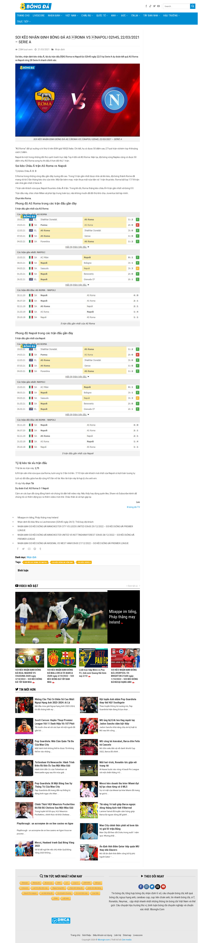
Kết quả (97, 883)
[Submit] (192, 6)
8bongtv (25, 883)
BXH (59, 883)
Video (56, 898)
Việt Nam (70, 15)
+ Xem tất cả (132, 586)
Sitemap (127, 935)
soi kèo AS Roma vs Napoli (35, 562)
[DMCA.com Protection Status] (61, 921)
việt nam (66, 898)
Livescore (138, 935)
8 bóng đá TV (133, 507)
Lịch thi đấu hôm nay (40, 888)
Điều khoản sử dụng (102, 935)
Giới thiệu (86, 935)
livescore (39, 15)
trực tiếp (95, 893)
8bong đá (36, 883)
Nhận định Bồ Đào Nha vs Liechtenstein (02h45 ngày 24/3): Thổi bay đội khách (56, 522)
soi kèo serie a (84, 562)
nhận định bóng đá (76, 888)
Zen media (126, 939)
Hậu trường (170, 15)
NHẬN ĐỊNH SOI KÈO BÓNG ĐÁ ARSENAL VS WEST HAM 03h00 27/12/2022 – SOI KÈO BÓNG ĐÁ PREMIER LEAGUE (73, 543)
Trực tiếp (23, 21)
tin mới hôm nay (81, 893)
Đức (123, 15)
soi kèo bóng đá (47, 893)
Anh (113, 15)
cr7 (67, 883)
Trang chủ (23, 15)
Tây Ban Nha (150, 15)
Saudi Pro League (30, 893)
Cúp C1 (76, 883)
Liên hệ (117, 935)
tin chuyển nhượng (64, 893)
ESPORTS (87, 883)
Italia (134, 15)
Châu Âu (86, 15)
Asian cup (48, 883)
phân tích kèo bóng (94, 888)
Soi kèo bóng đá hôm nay (62, 562)
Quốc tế (101, 15)
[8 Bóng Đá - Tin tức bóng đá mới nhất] (36, 6)
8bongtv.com (104, 939)
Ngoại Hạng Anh (58, 888)
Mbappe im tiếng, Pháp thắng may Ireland (38, 517)
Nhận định (54, 15)
